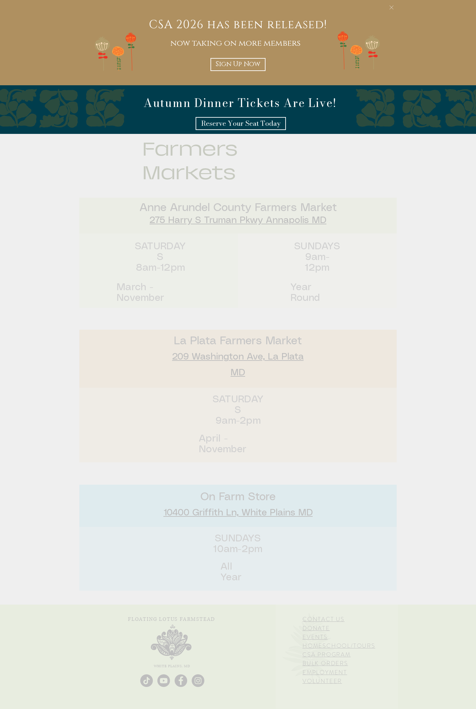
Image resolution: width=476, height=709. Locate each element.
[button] (391, 7)
